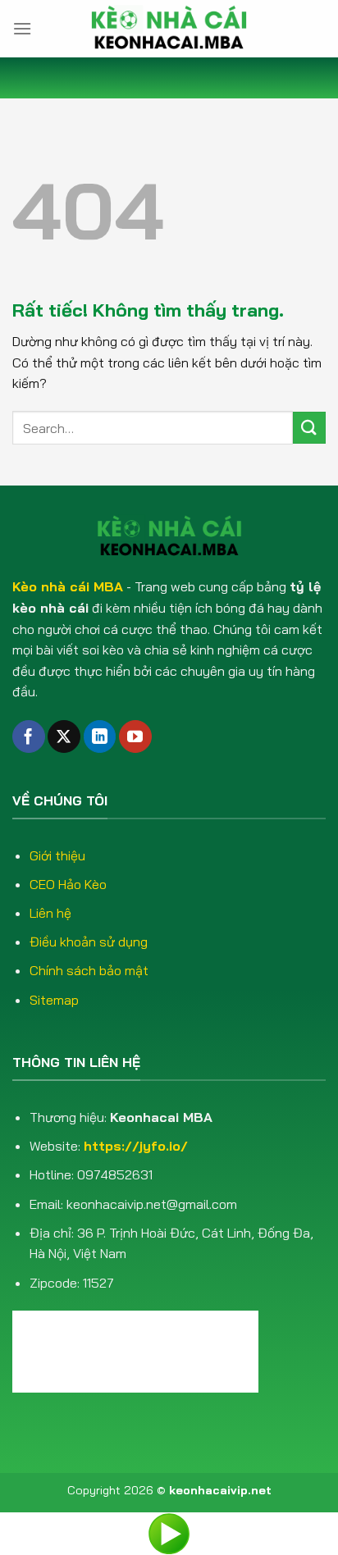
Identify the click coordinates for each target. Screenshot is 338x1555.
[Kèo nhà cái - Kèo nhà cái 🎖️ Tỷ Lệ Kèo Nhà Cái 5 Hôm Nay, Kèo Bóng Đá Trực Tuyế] (169, 28)
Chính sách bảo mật (89, 970)
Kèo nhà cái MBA (67, 586)
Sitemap (54, 1000)
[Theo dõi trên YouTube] (135, 736)
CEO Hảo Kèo (68, 884)
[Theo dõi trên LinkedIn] (100, 736)
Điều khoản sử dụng (89, 941)
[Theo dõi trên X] (64, 736)
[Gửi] (309, 428)
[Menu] (22, 28)
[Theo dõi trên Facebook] (28, 736)
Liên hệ (50, 913)
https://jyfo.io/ (136, 1146)
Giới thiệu (57, 855)
